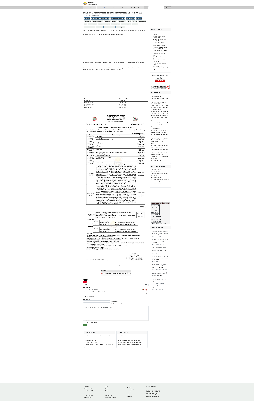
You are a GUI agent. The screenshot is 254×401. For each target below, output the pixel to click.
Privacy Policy (130, 392)
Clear (88, 324)
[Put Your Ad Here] (160, 87)
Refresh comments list (90, 296)
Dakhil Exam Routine (126, 24)
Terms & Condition (131, 389)
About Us (129, 387)
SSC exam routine (115, 61)
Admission (116, 8)
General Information (88, 388)
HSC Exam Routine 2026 (91, 338)
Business (107, 388)
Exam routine (139, 18)
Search (168, 7)
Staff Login (129, 396)
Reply (146, 293)
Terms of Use (94, 322)
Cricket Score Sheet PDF (158, 66)
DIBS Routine (87, 18)
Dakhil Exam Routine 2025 (159, 45)
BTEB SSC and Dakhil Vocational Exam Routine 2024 (114, 273)
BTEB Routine (99, 27)
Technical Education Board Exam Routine (100, 18)
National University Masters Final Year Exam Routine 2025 (99, 344)
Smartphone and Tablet (89, 391)
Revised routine (87, 21)
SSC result (114, 21)
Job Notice (86, 386)
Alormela (91, 3)
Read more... (161, 235)
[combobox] (156, 7)
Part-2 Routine (107, 21)
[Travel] (135, 8)
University (125, 8)
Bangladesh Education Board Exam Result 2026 (129, 340)
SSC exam (135, 21)
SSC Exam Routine (116, 24)
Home (86, 8)
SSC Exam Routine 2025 (158, 42)
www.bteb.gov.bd (120, 27)
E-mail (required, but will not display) (119, 303)
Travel (133, 8)
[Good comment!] (142, 289)
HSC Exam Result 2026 (123, 338)
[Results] (94, 8)
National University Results (124, 336)
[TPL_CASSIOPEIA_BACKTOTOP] (251, 398)
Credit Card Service (88, 395)
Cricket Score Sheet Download (160, 52)
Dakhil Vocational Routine (109, 27)
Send (85, 324)
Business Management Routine (117, 18)
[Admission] (119, 8)
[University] (128, 8)
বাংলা (169, 1)
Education (106, 8)
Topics (106, 386)
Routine (129, 21)
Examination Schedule (97, 21)
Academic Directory (88, 397)
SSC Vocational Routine (89, 27)
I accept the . (91, 322)
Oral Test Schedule (93, 24)
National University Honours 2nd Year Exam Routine (130, 342)
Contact (128, 394)
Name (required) (115, 301)
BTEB (85, 24)
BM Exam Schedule (130, 18)
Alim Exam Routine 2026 (91, 340)
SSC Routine (135, 24)
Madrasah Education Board (104, 24)
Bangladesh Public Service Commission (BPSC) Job (130, 344)
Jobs (99, 8)
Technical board (142, 21)
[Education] (110, 8)
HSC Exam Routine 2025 (158, 44)
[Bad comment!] (143, 289)
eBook (106, 393)
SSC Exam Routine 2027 (91, 342)
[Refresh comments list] (90, 287)
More (139, 8)
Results (92, 8)
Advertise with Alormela (110, 397)
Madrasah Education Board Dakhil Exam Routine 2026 (98, 336)
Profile (106, 391)
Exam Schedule (122, 21)
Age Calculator (87, 393)
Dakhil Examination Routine (104, 62)
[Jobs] (101, 8)
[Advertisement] (116, 48)
